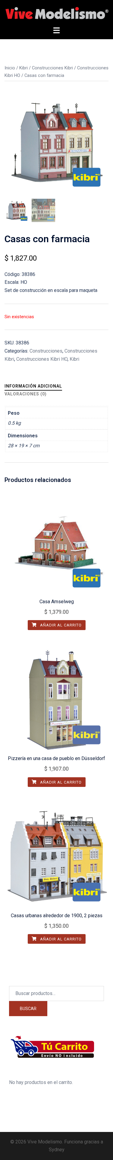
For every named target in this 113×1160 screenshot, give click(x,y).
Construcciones (46, 351)
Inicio (10, 68)
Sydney (56, 1149)
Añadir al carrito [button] (60, 625)
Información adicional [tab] (33, 386)
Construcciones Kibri (52, 68)
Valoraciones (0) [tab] (26, 393)
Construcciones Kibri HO (41, 359)
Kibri (23, 68)
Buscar (28, 1008)
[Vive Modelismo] (56, 13)
